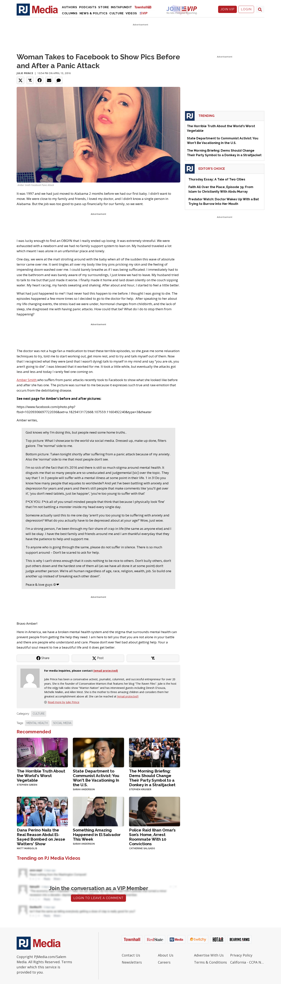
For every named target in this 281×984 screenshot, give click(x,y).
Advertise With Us (209, 955)
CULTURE (39, 713)
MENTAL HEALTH (37, 723)
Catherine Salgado (142, 848)
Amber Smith (27, 380)
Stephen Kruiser (140, 789)
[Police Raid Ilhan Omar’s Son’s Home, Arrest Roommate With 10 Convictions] (154, 811)
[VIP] (143, 13)
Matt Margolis (27, 848)
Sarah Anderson (84, 789)
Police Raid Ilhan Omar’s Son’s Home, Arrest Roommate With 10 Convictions (152, 837)
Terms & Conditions (210, 962)
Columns (70, 13)
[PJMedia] (37, 9)
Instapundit (121, 7)
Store (103, 7)
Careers (164, 962)
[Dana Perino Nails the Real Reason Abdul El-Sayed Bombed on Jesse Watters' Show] (42, 811)
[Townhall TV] (144, 7)
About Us (165, 955)
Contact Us (131, 955)
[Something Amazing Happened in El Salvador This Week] (98, 811)
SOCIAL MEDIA (62, 723)
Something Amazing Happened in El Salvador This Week (97, 835)
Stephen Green (27, 785)
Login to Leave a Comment (98, 898)
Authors (69, 7)
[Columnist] (31, 678)
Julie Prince (25, 73)
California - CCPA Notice (247, 962)
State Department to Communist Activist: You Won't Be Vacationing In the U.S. (96, 778)
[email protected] (127, 696)
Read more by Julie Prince (63, 702)
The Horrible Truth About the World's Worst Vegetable (41, 776)
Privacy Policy (241, 955)
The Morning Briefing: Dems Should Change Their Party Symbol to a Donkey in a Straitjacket (152, 778)
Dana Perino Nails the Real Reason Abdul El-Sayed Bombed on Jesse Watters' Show (41, 837)
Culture (116, 13)
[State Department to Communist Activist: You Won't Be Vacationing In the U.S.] (98, 752)
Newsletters (132, 962)
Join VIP (227, 9)
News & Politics (94, 13)
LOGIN (246, 9)
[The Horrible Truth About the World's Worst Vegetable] (42, 752)
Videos (131, 13)
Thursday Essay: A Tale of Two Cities (216, 179)
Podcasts (88, 7)
